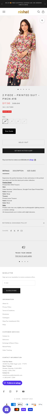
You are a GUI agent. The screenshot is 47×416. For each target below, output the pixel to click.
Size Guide (9, 131)
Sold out (23, 142)
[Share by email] (22, 231)
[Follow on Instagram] (10, 391)
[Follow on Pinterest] (17, 391)
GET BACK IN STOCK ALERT (23, 151)
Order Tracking (7, 350)
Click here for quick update (23, 256)
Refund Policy (7, 347)
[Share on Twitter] (15, 231)
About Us (5, 303)
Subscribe (11, 291)
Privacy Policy (7, 307)
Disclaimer (6, 314)
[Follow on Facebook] (4, 391)
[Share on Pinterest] (18, 231)
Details (6, 171)
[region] (23, 251)
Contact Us (6, 336)
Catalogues (6, 318)
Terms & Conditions (9, 310)
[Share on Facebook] (11, 231)
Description (18, 171)
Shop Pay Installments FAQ (11, 321)
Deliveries (6, 340)
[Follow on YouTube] (23, 391)
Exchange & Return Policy (10, 343)
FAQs (4, 325)
